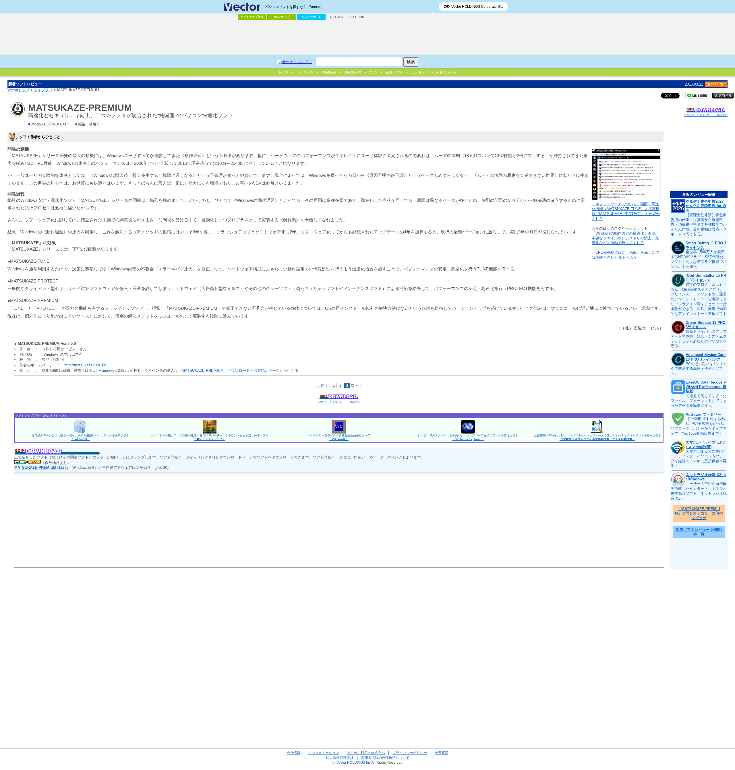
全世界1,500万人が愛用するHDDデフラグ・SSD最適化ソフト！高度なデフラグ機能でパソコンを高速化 (699, 259)
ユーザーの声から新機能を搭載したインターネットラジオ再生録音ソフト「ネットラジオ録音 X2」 (699, 490)
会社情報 (293, 752)
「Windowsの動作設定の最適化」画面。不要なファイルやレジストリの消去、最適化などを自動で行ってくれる (625, 238)
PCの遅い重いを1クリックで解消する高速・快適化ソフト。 (698, 369)
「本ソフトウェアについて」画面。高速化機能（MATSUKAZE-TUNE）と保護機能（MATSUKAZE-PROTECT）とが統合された (626, 211)
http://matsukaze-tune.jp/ (85, 365)
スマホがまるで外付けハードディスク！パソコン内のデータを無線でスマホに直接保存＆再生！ (699, 458)
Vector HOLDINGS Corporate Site (477, 7)
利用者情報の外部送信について (385, 757)
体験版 (41, 467)
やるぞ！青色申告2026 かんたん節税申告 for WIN (706, 205)
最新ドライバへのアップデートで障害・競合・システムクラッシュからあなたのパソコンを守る (699, 338)
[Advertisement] (367, 38)
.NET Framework (103, 370)
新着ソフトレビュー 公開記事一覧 (699, 531)
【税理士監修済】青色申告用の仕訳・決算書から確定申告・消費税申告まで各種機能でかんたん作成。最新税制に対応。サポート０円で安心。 (699, 225)
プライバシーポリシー (409, 752)
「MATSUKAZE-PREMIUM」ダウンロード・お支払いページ (229, 370)
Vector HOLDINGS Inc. (354, 762)
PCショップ (281, 16)
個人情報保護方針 (339, 757)
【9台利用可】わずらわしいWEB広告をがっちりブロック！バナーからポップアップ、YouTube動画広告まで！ (699, 426)
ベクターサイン (311, 16)
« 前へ (323, 385)
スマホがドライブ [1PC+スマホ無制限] (705, 444)
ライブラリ (43, 90)
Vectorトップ (18, 90)
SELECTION (355, 17)
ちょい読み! (337, 17)
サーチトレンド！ (297, 62)
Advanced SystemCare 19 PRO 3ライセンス (706, 357)
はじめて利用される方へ (366, 752)
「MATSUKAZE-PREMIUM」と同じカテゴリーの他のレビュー (699, 513)
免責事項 (441, 752)
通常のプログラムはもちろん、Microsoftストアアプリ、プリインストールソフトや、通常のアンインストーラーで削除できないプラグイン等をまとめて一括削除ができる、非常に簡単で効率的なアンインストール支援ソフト (699, 299)
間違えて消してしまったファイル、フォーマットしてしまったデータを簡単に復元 (699, 401)
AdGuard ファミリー (703, 414)
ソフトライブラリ (252, 16)
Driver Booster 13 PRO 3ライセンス (706, 324)
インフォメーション (323, 752)
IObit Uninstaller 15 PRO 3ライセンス (706, 277)
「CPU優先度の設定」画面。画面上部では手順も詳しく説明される (625, 255)
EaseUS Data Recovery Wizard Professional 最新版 (706, 386)
